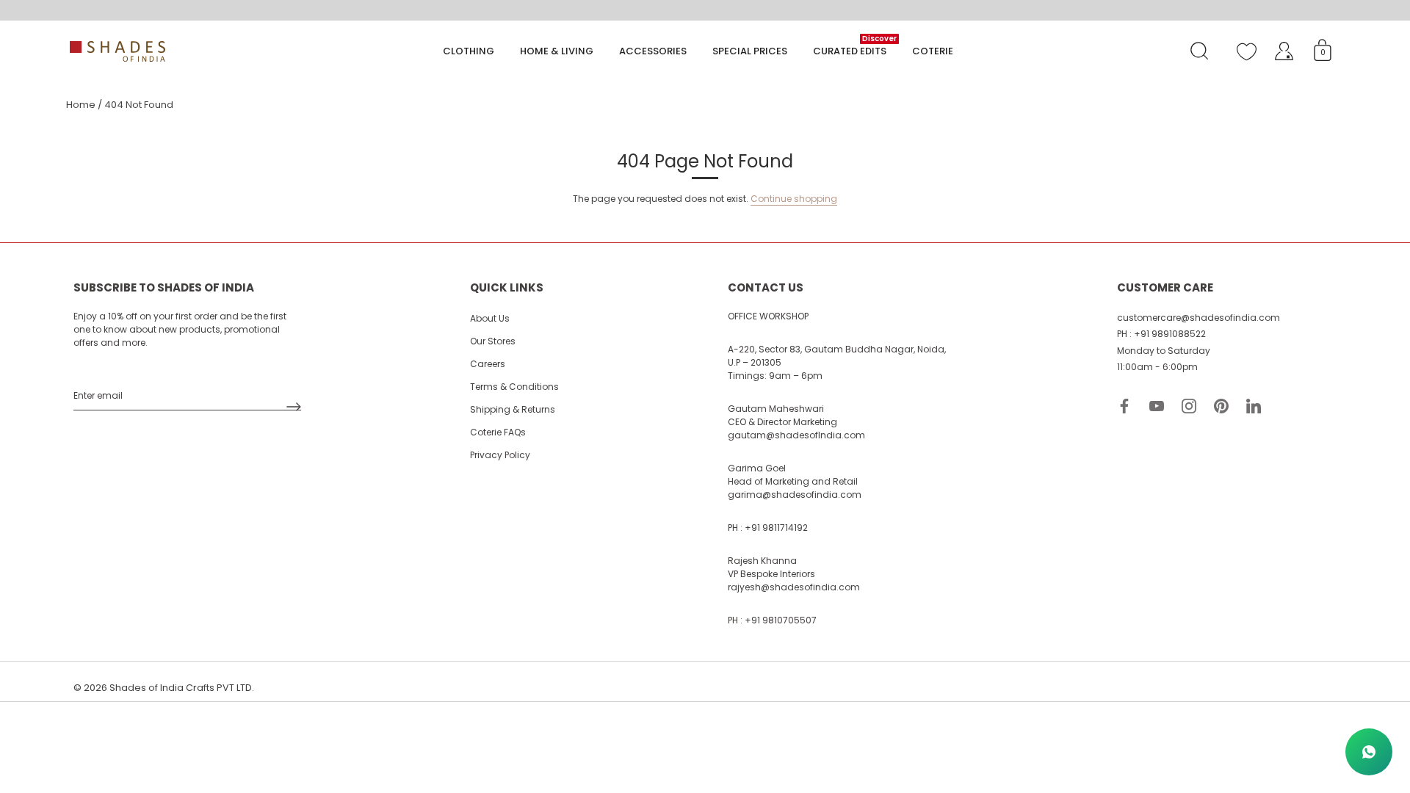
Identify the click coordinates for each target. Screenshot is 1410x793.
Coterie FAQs (498, 432)
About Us (490, 318)
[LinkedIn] (1253, 405)
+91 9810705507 (781, 620)
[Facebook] (1124, 405)
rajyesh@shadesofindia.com (794, 587)
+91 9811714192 (776, 527)
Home (80, 105)
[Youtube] (1156, 405)
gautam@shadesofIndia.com (796, 435)
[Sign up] (293, 406)
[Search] (1199, 51)
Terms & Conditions (514, 386)
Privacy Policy (500, 455)
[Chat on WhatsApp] (1368, 751)
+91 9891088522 (1170, 333)
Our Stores (493, 341)
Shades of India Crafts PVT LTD (180, 687)
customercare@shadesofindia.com (1198, 317)
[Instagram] (1189, 405)
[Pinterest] (1221, 405)
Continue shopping (794, 198)
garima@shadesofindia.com (794, 494)
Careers (487, 364)
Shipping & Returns (512, 409)
